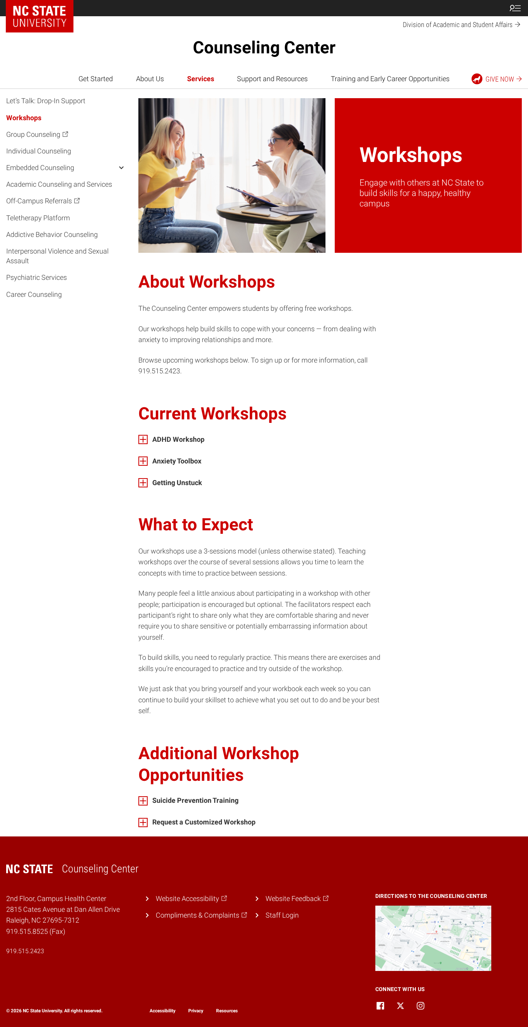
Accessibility (162, 1010)
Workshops (23, 117)
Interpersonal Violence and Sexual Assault (57, 256)
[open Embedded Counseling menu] (121, 167)
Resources (227, 1010)
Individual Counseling (38, 151)
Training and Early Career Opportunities (390, 79)
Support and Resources (272, 79)
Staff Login (282, 915)
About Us (150, 79)
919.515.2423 (25, 951)
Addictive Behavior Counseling (52, 234)
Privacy (195, 1010)
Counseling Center (264, 47)
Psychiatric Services (36, 277)
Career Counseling (34, 294)
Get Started (95, 79)
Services (200, 79)
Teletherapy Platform (38, 217)
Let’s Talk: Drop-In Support (45, 101)
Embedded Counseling (40, 168)
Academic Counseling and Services (59, 184)
